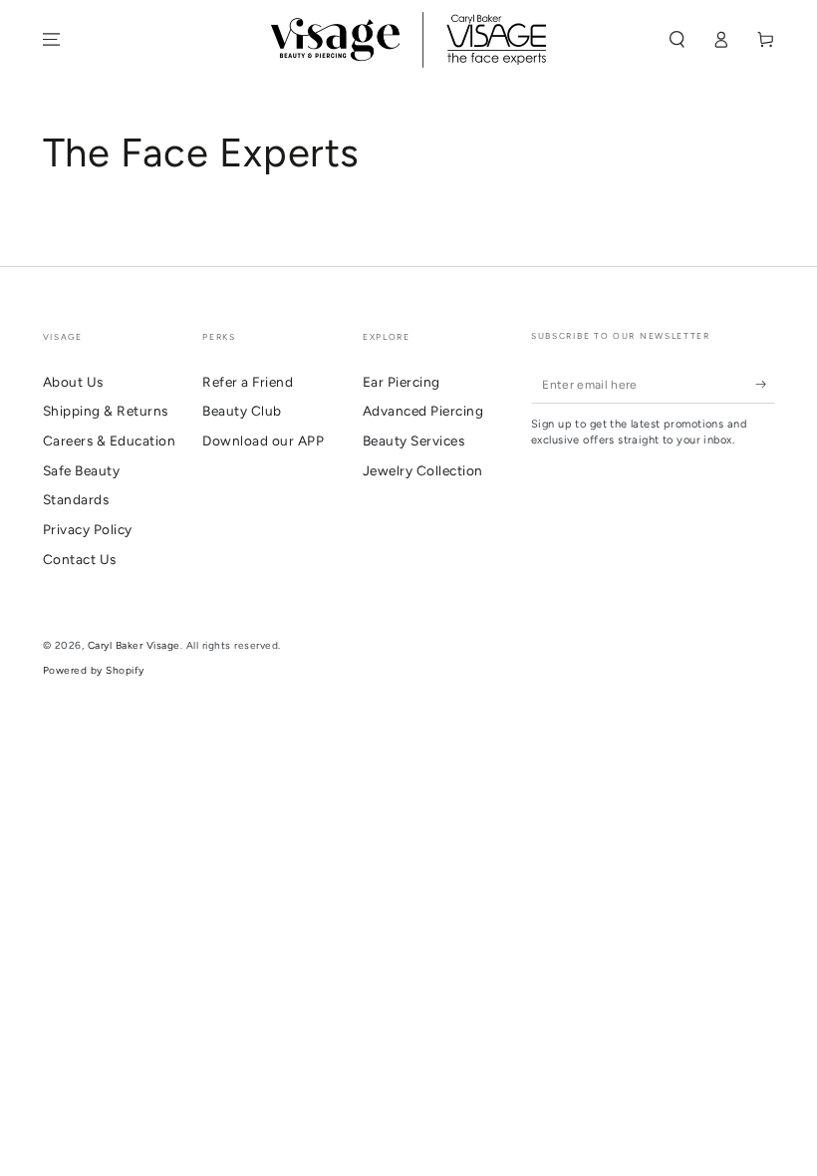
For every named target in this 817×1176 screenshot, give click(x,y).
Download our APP (263, 440)
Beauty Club (242, 411)
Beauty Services (414, 440)
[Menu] (52, 39)
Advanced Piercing (423, 411)
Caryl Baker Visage (134, 645)
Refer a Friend (247, 382)
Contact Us (80, 559)
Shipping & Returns (105, 411)
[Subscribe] (765, 384)
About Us (73, 382)
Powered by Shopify (93, 670)
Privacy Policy (88, 529)
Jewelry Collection (423, 470)
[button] (677, 39)
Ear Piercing (401, 382)
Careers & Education (109, 440)
